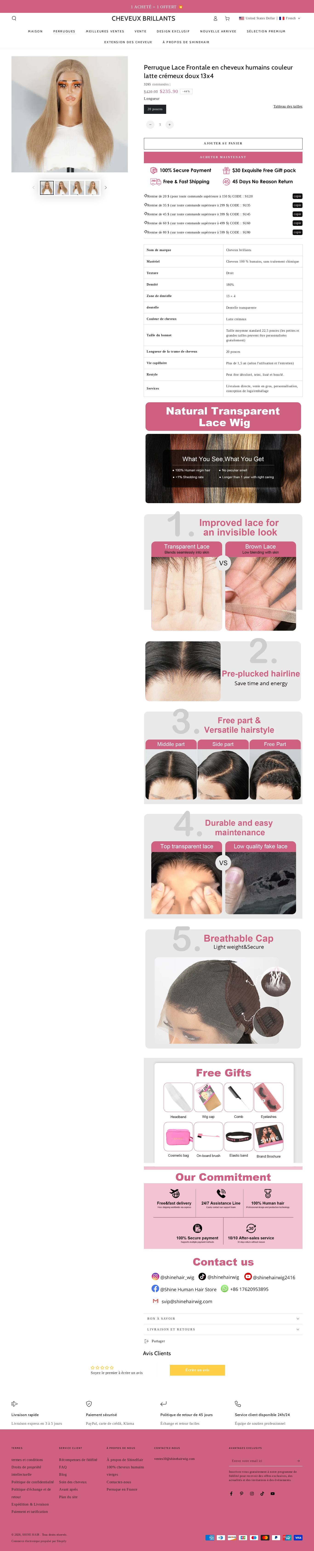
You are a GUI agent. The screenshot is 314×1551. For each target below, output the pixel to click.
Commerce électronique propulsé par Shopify (38, 1541)
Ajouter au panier (223, 143)
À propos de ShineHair (125, 1460)
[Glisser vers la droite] (106, 188)
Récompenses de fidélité (78, 1460)
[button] (14, 18)
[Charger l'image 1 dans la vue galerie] (47, 188)
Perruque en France (122, 1489)
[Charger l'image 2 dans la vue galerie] (62, 188)
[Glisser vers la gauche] (34, 188)
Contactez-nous (119, 1482)
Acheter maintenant (223, 157)
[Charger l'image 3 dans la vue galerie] (77, 188)
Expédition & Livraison (30, 1504)
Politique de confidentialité (32, 1482)
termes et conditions (27, 1460)
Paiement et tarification (29, 1512)
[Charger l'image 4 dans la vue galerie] (92, 188)
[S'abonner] (300, 1461)
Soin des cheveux (73, 1482)
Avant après (68, 1489)
